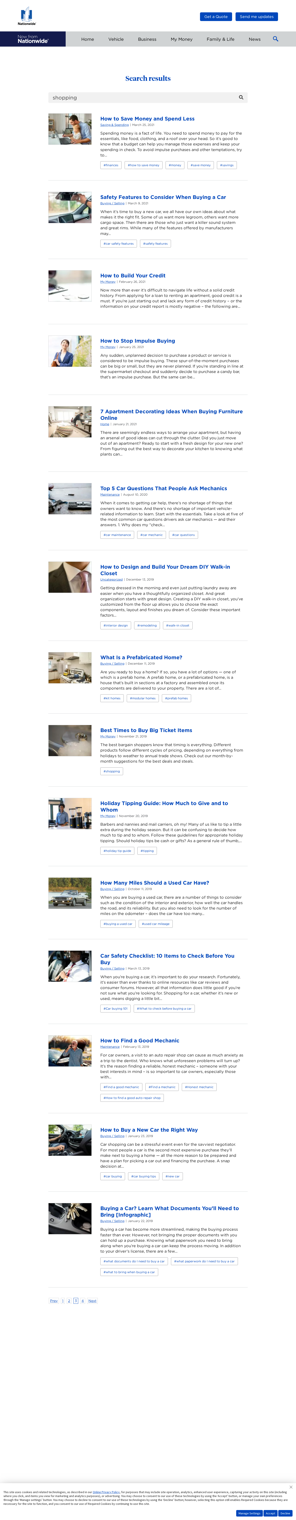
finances (112, 165)
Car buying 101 (116, 1008)
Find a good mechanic (122, 1087)
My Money (107, 281)
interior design (117, 625)
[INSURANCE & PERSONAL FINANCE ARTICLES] (33, 39)
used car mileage (156, 924)
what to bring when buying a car (130, 1272)
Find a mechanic (163, 1087)
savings (228, 165)
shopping (113, 771)
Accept (270, 1513)
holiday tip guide (118, 851)
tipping (148, 851)
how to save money (144, 165)
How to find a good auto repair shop (133, 1098)
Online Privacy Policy (106, 1492)
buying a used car (119, 924)
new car (174, 1176)
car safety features (120, 243)
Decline (285, 1513)
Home (104, 424)
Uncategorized (111, 579)
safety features (156, 243)
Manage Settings (249, 1513)
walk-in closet (178, 625)
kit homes (113, 698)
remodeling (148, 625)
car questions (184, 535)
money (176, 165)
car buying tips (144, 1176)
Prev (54, 1301)
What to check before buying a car (165, 1008)
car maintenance (118, 535)
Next (92, 1301)
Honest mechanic (200, 1087)
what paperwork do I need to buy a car (205, 1261)
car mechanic (153, 535)
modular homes (144, 698)
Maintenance (110, 494)
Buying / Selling (112, 203)
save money (202, 165)
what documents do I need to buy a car (135, 1261)
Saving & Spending (114, 125)
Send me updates (257, 16)
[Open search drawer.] (275, 39)
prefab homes (177, 698)
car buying (114, 1176)
